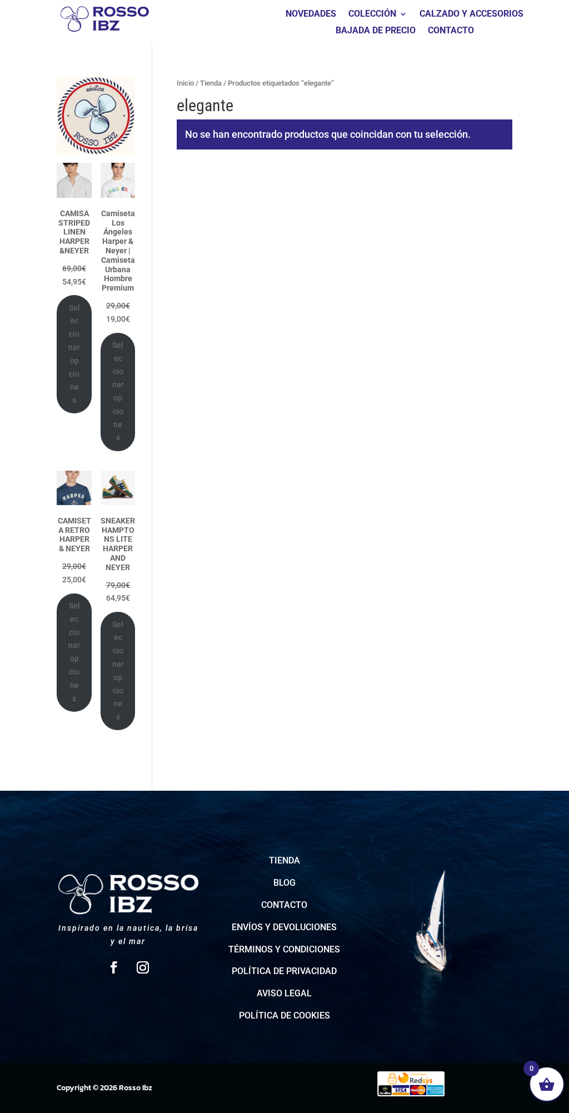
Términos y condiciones (284, 949)
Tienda (211, 83)
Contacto (284, 905)
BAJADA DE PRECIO (376, 31)
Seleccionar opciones (74, 354)
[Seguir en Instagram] (143, 967)
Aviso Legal (284, 993)
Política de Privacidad (284, 971)
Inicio (185, 83)
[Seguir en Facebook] (114, 967)
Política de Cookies (284, 1015)
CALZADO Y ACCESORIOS (471, 14)
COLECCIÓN (372, 14)
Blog (284, 882)
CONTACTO (451, 31)
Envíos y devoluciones (284, 927)
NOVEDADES (311, 14)
